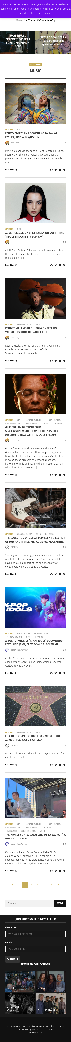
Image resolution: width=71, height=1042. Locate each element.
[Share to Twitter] (55, 170)
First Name (11, 927)
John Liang (15, 143)
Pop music (57, 424)
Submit (12, 959)
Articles (9, 130)
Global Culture (32, 424)
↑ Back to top (35, 1032)
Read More (9, 170)
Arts (19, 420)
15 (51, 884)
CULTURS (14, 547)
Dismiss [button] (48, 13)
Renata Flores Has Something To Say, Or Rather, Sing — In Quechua (31, 135)
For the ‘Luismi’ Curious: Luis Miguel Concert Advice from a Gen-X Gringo (35, 738)
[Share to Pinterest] (64, 170)
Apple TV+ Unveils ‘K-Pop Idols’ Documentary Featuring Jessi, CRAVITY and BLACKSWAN (35, 642)
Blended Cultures (34, 420)
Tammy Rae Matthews (19, 650)
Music (20, 130)
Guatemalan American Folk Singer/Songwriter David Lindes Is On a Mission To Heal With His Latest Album (31, 431)
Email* (8, 942)
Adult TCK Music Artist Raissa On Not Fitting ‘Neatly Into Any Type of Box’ (34, 234)
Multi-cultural (28, 831)
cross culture (14, 424)
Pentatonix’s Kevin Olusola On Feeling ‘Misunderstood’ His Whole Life (31, 330)
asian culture (23, 634)
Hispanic (48, 828)
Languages (12, 831)
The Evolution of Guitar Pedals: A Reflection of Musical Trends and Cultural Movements (35, 539)
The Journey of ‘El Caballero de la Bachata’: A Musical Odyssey (35, 836)
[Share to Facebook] (51, 170)
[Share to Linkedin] (60, 170)
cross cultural (24, 325)
